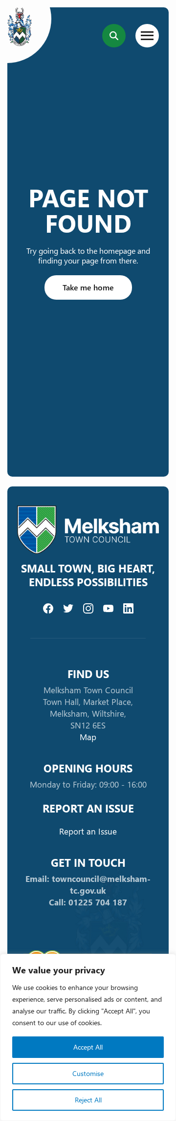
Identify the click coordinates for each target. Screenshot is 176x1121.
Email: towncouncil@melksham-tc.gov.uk (88, 884)
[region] (88, 1037)
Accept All (88, 1047)
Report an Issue (88, 831)
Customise (88, 1073)
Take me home (88, 287)
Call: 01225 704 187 (88, 902)
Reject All (88, 1099)
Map (88, 737)
